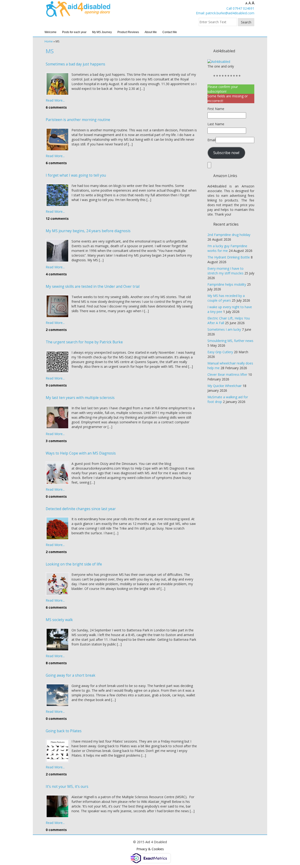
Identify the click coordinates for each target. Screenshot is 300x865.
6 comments (56, 107)
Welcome (50, 32)
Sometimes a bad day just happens (75, 64)
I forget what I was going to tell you (76, 175)
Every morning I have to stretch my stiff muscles (225, 270)
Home (49, 41)
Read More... (55, 100)
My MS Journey (102, 32)
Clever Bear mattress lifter (227, 374)
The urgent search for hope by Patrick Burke (84, 342)
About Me (151, 32)
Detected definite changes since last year (81, 508)
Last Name (215, 124)
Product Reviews (128, 32)
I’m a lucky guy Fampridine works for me (227, 248)
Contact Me (169, 32)
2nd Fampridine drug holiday (228, 234)
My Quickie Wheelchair (224, 385)
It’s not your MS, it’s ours (67, 786)
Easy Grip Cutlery (220, 352)
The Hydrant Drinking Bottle (228, 257)
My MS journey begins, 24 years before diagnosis (88, 230)
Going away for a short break (70, 675)
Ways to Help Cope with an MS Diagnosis (81, 453)
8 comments (56, 663)
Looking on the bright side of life (74, 564)
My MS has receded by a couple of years (226, 298)
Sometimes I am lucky (224, 329)
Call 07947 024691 (240, 8)
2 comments (56, 329)
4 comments (56, 274)
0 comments (56, 496)
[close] (209, 165)
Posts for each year (74, 32)
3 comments (56, 441)
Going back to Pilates (64, 730)
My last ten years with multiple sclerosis (80, 397)
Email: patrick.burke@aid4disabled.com (225, 13)
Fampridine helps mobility (226, 284)
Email (211, 140)
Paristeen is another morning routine (78, 119)
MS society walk (59, 619)
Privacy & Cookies (150, 849)
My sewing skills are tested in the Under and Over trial (92, 286)
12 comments (57, 218)
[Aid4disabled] (218, 61)
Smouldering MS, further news (230, 340)
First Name (215, 108)
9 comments (56, 385)
